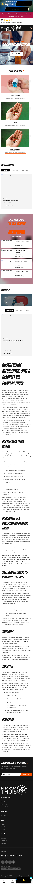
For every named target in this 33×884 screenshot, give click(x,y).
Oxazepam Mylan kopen (22, 271)
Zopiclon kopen (6, 687)
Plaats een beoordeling (7, 22)
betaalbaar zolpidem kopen (22, 641)
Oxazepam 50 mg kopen (22, 241)
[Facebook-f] (3, 862)
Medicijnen (5, 198)
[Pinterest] (13, 862)
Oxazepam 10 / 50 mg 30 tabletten (13, 340)
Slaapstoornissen (15, 95)
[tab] (5, 170)
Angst (15, 123)
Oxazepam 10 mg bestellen (10, 200)
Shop (4, 882)
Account (12, 882)
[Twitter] (6, 862)
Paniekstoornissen (15, 150)
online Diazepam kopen (21, 734)
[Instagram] (10, 862)
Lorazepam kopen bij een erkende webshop (14, 736)
